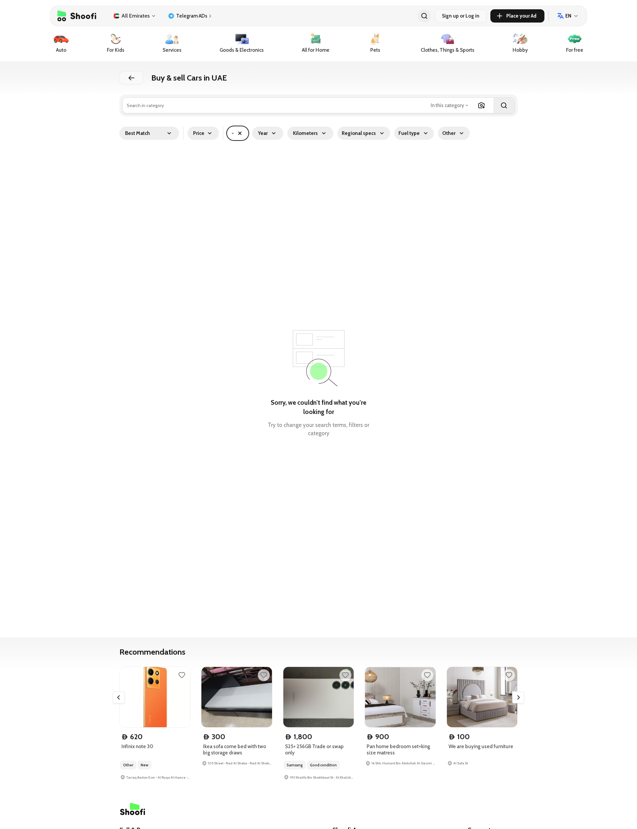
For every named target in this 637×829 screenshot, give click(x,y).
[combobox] (450, 105)
